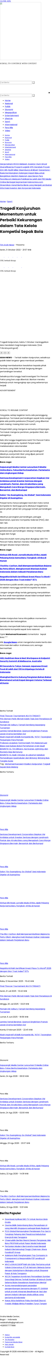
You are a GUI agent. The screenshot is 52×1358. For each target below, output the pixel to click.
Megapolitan (11, 112)
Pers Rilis (9, 127)
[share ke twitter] (6, 256)
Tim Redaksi (9, 1339)
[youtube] (16, 80)
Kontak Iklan (9, 1347)
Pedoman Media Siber (13, 1342)
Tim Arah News (7, 244)
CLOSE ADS (5, 1)
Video (7, 130)
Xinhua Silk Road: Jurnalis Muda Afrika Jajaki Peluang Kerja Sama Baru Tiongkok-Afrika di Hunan (23, 557)
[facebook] (2, 80)
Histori (7, 1335)
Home (8, 100)
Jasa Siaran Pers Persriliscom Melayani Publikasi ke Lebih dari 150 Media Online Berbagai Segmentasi (25, 179)
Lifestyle (9, 118)
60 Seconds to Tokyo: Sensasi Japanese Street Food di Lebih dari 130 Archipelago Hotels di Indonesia (24, 669)
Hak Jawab (9, 1344)
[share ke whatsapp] (11, 256)
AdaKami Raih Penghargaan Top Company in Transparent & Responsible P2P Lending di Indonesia (26, 1258)
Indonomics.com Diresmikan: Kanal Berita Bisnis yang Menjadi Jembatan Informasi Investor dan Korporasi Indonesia (26, 185)
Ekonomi (9, 109)
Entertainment (12, 115)
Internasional (11, 124)
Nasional (9, 103)
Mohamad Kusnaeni (14, 764)
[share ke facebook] (2, 256)
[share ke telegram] (15, 256)
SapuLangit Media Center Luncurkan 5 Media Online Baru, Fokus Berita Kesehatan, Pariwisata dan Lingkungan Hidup (25, 470)
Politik (7, 106)
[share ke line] (19, 256)
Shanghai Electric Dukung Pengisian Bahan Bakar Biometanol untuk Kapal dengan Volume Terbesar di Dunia (26, 680)
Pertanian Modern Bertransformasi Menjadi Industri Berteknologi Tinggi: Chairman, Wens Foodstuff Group (26, 1249)
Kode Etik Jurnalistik (12, 1337)
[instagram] (11, 80)
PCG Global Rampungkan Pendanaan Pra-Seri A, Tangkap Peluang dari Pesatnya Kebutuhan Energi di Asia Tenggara (28, 1234)
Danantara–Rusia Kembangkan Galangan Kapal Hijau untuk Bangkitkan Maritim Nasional (25, 173)
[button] (1, 353)
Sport (7, 121)
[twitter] (7, 80)
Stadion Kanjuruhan (33, 764)
